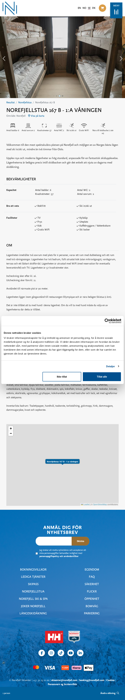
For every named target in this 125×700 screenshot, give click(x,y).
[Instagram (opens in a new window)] (51, 653)
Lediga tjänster (33, 577)
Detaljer (110, 366)
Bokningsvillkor (33, 569)
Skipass (33, 584)
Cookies (110, 680)
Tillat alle (102, 376)
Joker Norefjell (33, 606)
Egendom (92, 569)
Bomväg (92, 606)
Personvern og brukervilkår (62, 684)
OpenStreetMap (100, 504)
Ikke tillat (62, 376)
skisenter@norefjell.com (64, 680)
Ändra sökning (108, 693)
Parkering (92, 613)
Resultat (10, 102)
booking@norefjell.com (91, 680)
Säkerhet (92, 584)
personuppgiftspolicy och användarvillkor (58, 556)
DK (94, 8)
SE (89, 8)
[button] (102, 8)
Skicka (80, 541)
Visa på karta (37, 116)
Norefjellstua (25, 102)
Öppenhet (91, 599)
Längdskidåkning (33, 613)
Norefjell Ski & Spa (33, 599)
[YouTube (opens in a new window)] (70, 653)
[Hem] (10, 8)
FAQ (92, 577)
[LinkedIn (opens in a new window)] (80, 653)
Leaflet (86, 504)
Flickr (92, 591)
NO (84, 8)
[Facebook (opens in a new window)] (41, 653)
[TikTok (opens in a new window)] (61, 653)
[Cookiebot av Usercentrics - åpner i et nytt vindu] (107, 320)
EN (79, 8)
